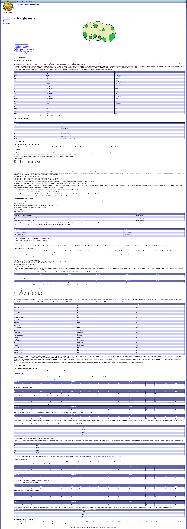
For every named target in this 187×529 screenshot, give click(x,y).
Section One (18, 45)
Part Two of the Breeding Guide (21, 52)
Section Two (18, 48)
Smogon (18, 4)
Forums (23, 1)
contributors (97, 527)
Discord (27, 1)
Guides (26, 4)
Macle (32, 19)
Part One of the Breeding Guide (21, 44)
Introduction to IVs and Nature (22, 46)
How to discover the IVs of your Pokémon (25, 49)
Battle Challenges (6, 23)
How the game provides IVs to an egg (24, 51)
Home (4, 17)
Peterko (23, 19)
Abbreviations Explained (21, 47)
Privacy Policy (113, 527)
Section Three (18, 50)
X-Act (19, 19)
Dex (20, 1)
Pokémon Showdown (34, 1)
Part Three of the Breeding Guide (21, 53)
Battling (4, 20)
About (18, 1)
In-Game (22, 4)
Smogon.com (8, 6)
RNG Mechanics (6, 19)
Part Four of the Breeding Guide (21, 55)
